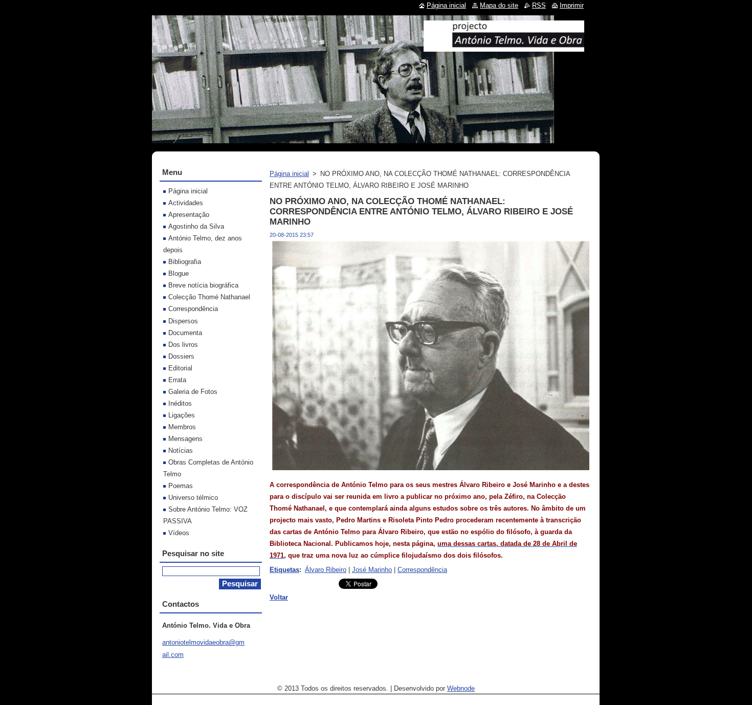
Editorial (180, 368)
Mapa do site (499, 5)
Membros (182, 427)
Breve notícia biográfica (203, 285)
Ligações (181, 415)
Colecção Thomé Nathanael (209, 297)
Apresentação (188, 214)
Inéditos (180, 403)
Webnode (461, 688)
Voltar (279, 597)
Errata (177, 380)
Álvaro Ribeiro (325, 570)
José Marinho (372, 570)
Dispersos (183, 321)
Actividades (185, 203)
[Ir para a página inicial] (504, 47)
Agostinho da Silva (196, 226)
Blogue (178, 273)
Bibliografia (184, 262)
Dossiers (181, 356)
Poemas (180, 486)
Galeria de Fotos (192, 391)
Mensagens (185, 439)
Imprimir (572, 5)
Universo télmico (193, 497)
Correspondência (422, 570)
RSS (539, 5)
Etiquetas (284, 570)
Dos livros (183, 344)
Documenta (185, 333)
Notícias (180, 450)
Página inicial (289, 174)
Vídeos (178, 533)
